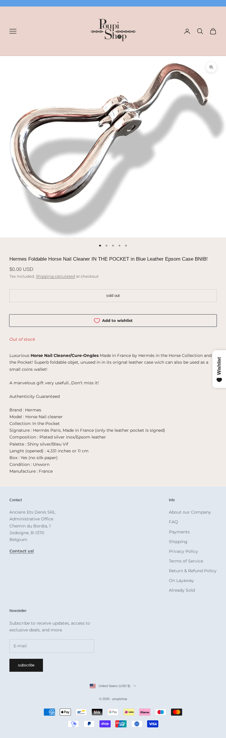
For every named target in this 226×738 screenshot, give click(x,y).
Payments (179, 532)
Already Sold (182, 590)
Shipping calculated (55, 276)
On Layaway (181, 580)
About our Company (190, 512)
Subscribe (26, 665)
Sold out (113, 295)
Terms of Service (186, 561)
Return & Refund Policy (193, 570)
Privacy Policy (183, 551)
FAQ (173, 521)
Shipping (178, 541)
